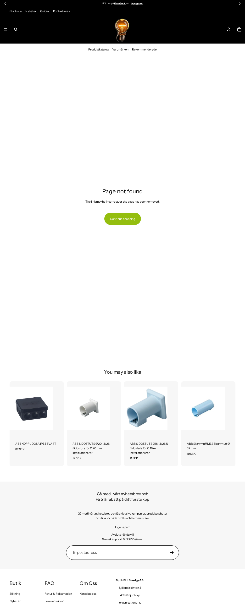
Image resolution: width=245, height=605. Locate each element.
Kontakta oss (61, 11)
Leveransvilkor (54, 601)
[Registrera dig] (172, 553)
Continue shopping (122, 219)
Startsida (16, 11)
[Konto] (228, 29)
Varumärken (120, 49)
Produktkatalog (98, 49)
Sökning (15, 593)
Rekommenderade (144, 49)
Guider (44, 11)
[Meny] (5, 29)
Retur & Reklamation (58, 593)
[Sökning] (16, 29)
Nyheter (30, 11)
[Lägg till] (56, 428)
